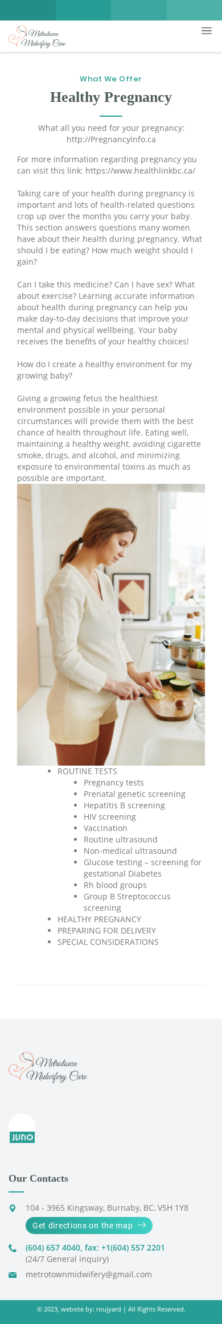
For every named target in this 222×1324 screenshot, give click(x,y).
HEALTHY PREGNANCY (99, 919)
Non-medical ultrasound (130, 850)
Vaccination (106, 828)
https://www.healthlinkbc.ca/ (140, 170)
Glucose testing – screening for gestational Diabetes (143, 868)
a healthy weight (97, 443)
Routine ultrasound (121, 839)
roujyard (108, 1309)
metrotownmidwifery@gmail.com (89, 1274)
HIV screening (110, 816)
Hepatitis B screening (124, 805)
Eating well (166, 432)
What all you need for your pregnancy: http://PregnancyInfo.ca (111, 133)
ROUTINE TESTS (87, 771)
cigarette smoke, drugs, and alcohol (109, 449)
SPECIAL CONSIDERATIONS (108, 941)
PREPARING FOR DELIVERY (106, 930)
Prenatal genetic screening (135, 793)
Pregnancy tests (114, 782)
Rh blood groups (115, 884)
